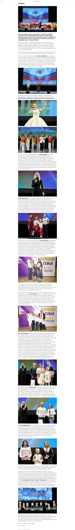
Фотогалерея (21, 525)
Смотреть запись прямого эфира (26, 523)
